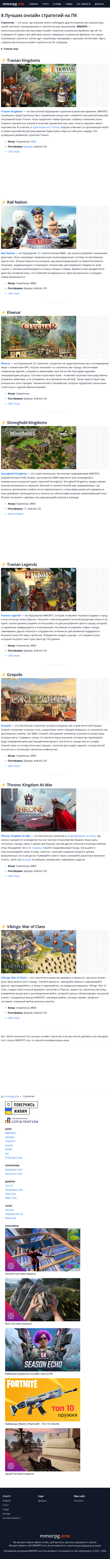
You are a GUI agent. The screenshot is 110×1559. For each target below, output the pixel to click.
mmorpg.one (11, 1096)
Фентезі (9, 1209)
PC (25, 508)
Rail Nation (8, 253)
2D (39, 253)
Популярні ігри (14, 1189)
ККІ (7, 1153)
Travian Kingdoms (12, 111)
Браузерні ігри (13, 1169)
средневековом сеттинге (81, 835)
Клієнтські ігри (13, 1173)
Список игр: (11, 48)
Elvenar (5, 363)
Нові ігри (10, 1193)
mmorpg (13, 3)
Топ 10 (9, 1185)
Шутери (9, 1137)
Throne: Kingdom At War (16, 835)
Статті (45, 4)
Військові (10, 1218)
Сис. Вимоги (84, 4)
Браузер (28, 146)
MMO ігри (11, 1197)
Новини (33, 4)
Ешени (9, 1145)
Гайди (68, 4)
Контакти (78, 1500)
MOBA (8, 1149)
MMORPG (10, 1133)
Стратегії (10, 1141)
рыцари (26, 859)
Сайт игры (14, 151)
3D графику (34, 847)
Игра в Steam (15, 513)
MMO (33, 141)
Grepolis (6, 725)
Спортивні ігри (13, 1157)
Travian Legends (11, 615)
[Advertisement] (55, 176)
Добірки (99, 4)
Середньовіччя (14, 1213)
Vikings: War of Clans (13, 977)
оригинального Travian (46, 127)
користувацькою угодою (88, 1545)
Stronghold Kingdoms (14, 473)
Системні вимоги (11, 1517)
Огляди (57, 4)
